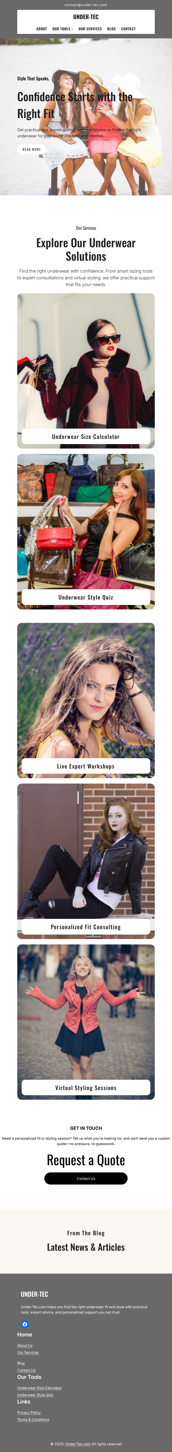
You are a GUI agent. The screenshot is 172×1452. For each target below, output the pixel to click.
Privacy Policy (29, 1412)
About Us (24, 1345)
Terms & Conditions (33, 1419)
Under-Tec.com (78, 1444)
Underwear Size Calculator (86, 436)
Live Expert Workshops (86, 766)
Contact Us (86, 1178)
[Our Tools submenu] (72, 29)
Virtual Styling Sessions (86, 1087)
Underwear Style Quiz (85, 597)
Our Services (28, 1352)
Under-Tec (86, 16)
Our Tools (61, 28)
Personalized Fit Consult (82, 926)
